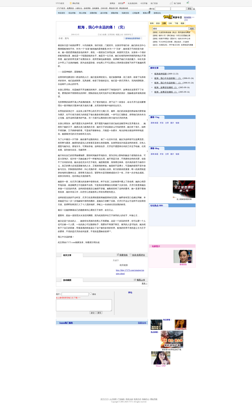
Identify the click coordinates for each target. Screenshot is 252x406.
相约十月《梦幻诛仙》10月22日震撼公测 (174, 36)
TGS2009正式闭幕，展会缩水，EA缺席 (174, 42)
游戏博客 (87, 8)
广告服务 (121, 399)
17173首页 (60, 3)
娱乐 (155, 45)
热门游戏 (177, 3)
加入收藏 (102, 35)
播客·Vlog (154, 117)
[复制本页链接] (133, 39)
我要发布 (142, 323)
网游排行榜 (113, 8)
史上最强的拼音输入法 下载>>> (68, 298)
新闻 (155, 32)
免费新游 (70, 8)
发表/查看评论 (138, 255)
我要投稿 (123, 255)
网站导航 (75, 3)
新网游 (112, 3)
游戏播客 (95, 8)
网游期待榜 (123, 8)
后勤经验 (93, 13)
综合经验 (72, 13)
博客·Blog (154, 148)
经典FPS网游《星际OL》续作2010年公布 (174, 39)
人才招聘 (113, 399)
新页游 (121, 3)
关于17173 (104, 399)
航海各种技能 (160, 74)
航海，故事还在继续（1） (166, 92)
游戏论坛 (157, 13)
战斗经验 (103, 13)
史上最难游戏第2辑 (184, 199)
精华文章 (154, 68)
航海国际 (187, 17)
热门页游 (154, 3)
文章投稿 (111, 35)
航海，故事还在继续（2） (166, 87)
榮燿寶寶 (183, 264)
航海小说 (146, 13)
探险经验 (114, 13)
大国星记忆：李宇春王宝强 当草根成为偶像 (176, 45)
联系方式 (137, 399)
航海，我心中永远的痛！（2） (168, 83)
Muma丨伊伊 (161, 366)
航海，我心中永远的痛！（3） (168, 78)
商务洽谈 (129, 399)
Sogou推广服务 (66, 323)
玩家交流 (125, 13)
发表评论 (127, 35)
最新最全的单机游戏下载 (171, 350)
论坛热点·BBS (156, 205)
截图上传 (119, 35)
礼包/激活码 (132, 3)
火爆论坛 (78, 8)
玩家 (154, 246)
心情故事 (135, 13)
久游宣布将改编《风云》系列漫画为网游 (174, 32)
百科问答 (104, 8)
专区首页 (61, 13)
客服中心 (145, 399)
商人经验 (82, 13)
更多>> (144, 283)
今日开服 (143, 3)
